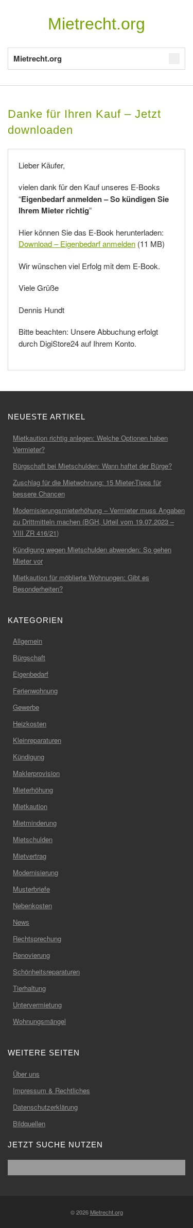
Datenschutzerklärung (45, 1107)
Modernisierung (35, 872)
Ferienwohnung (35, 690)
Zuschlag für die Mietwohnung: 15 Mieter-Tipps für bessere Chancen (87, 488)
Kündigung (28, 756)
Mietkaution (30, 806)
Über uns (26, 1074)
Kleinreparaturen (37, 740)
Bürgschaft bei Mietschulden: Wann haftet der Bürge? (92, 466)
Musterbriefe (31, 889)
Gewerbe (26, 707)
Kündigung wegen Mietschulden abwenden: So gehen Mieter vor (92, 555)
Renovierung (31, 955)
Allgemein (27, 641)
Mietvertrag (29, 856)
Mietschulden (32, 839)
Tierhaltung (29, 988)
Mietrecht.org (96, 23)
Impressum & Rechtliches (51, 1090)
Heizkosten (29, 723)
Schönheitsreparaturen (46, 971)
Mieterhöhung (33, 790)
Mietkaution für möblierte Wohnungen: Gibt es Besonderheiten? (81, 583)
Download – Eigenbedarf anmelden (77, 243)
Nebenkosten (32, 905)
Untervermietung (37, 1004)
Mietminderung (35, 823)
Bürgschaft (29, 657)
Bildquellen (29, 1123)
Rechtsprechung (37, 938)
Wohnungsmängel (39, 1021)
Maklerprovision (36, 773)
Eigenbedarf (30, 674)
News (21, 922)
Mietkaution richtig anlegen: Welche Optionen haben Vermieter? (90, 443)
